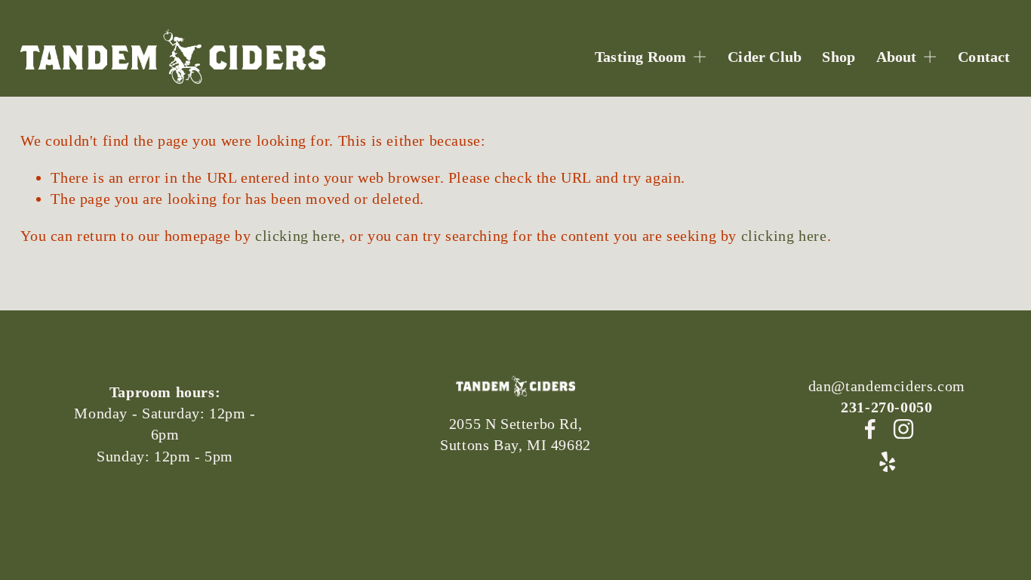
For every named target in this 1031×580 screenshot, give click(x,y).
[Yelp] (886, 462)
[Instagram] (903, 429)
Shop (838, 56)
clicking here (298, 235)
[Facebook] (870, 429)
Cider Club (765, 56)
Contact (984, 56)
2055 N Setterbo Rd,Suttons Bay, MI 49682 (515, 434)
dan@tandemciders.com (886, 386)
